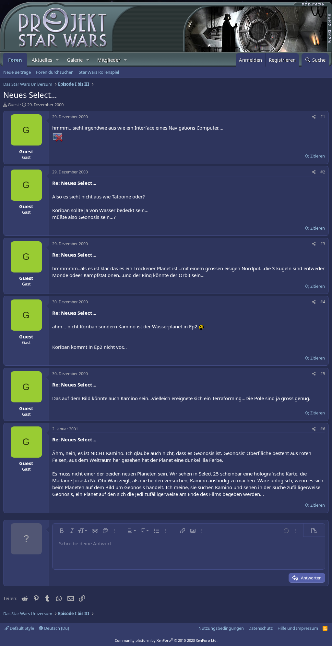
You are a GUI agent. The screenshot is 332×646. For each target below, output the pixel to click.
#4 (322, 302)
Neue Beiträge (17, 72)
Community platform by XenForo (166, 640)
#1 (322, 117)
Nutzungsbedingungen (221, 628)
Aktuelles (42, 60)
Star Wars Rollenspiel (99, 72)
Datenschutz (260, 628)
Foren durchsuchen (55, 72)
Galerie (75, 60)
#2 (322, 172)
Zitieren (317, 156)
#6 (322, 429)
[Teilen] (314, 117)
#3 (322, 244)
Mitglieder (108, 60)
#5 (322, 373)
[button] (57, 60)
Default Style (21, 628)
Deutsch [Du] (56, 628)
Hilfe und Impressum (298, 628)
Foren (15, 60)
